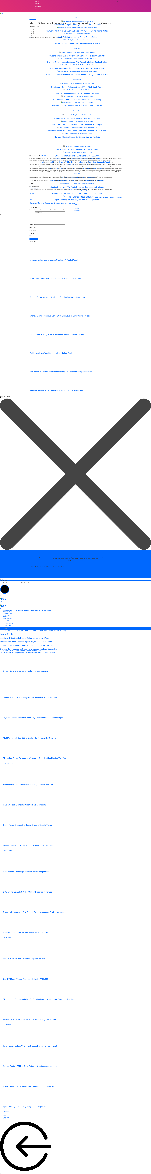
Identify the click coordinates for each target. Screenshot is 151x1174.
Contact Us (37, 10)
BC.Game (77, 212)
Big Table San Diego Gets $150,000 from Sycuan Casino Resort (95, 197)
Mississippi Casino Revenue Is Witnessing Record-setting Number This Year (34, 758)
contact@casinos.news (77, 560)
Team (36, 8)
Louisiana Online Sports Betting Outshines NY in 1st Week (53, 260)
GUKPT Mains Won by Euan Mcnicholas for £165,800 (77, 156)
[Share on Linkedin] (77, 35)
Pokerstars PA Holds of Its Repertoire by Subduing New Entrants (30, 1019)
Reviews (77, 204)
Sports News (77, 173)
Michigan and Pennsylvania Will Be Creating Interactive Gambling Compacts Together (38, 999)
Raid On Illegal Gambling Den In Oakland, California (24, 805)
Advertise (37, 3)
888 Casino (77, 210)
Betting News (77, 17)
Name (31, 227)
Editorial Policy (38, 5)
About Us (37, 1)
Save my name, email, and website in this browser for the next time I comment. (52, 236)
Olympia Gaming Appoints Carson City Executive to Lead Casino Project (59, 316)
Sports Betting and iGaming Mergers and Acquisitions (77, 199)
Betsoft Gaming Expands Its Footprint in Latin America (25, 671)
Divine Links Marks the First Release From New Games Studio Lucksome (33, 912)
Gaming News (8, 850)
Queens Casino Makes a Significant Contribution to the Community (57, 297)
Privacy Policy (38, 6)
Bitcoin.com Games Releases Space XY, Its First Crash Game (55, 279)
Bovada (77, 208)
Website (31, 233)
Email (31, 230)
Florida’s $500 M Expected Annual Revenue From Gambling (28, 845)
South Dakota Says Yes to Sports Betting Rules (23, 651)
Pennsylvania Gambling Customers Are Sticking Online (26, 872)
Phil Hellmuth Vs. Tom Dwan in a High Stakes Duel (50, 353)
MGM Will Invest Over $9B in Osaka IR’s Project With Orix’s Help (30, 738)
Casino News (32, 19)
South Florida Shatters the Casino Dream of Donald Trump (27, 825)
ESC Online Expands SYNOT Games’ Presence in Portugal (28, 892)
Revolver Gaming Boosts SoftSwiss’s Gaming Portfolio (52, 203)
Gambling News (8, 763)
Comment (32, 224)
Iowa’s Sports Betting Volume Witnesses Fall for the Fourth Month (56, 334)
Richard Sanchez (45, 155)
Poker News (7, 937)
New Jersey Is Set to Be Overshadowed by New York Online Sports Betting (77, 31)
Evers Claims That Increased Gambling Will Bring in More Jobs (77, 193)
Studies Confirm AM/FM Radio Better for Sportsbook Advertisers (77, 187)
